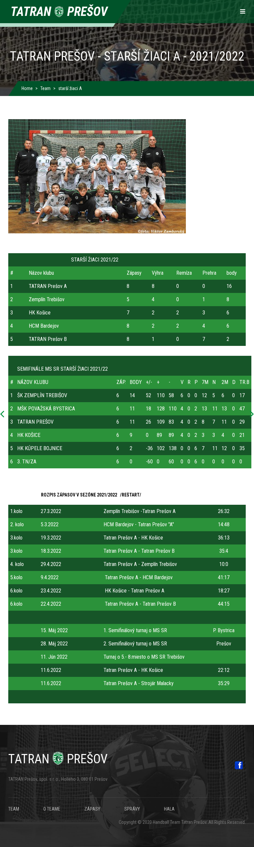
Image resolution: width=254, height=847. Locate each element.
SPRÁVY (132, 809)
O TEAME (51, 809)
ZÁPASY (92, 809)
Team (45, 88)
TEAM (13, 809)
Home (27, 88)
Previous (4, 414)
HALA (169, 809)
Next (250, 414)
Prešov (57, 759)
